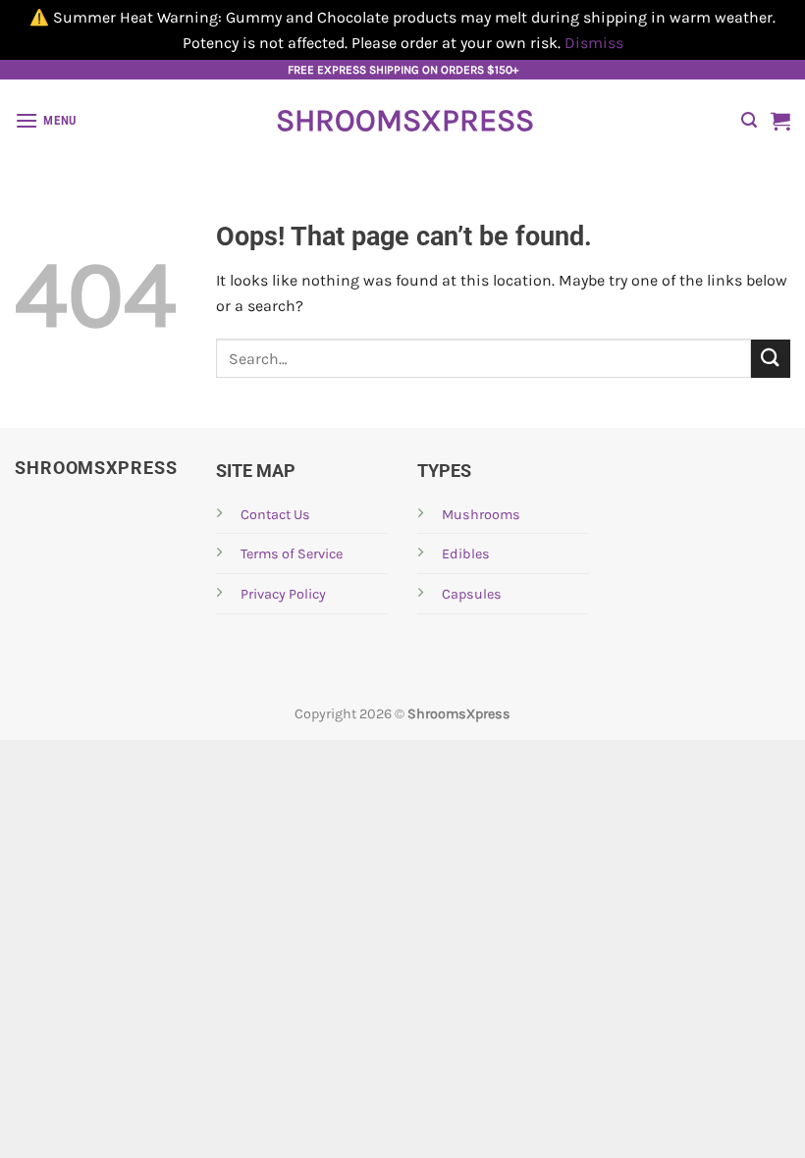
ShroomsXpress (402, 120)
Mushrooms (481, 514)
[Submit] (770, 359)
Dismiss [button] (593, 42)
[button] (46, 120)
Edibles (466, 554)
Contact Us (275, 514)
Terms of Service (292, 554)
